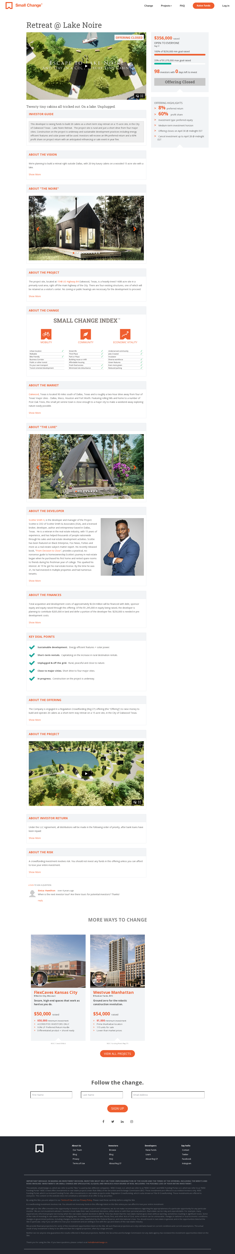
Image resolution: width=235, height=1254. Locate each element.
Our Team (77, 1150)
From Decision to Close (48, 550)
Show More (35, 174)
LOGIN (31, 885)
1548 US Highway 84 (68, 281)
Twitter (185, 1154)
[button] (37, 228)
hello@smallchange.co (97, 1242)
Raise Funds (151, 1150)
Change (148, 5)
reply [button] (40, 900)
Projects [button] (165, 5)
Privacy (76, 1159)
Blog (75, 1154)
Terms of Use (79, 1163)
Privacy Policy (86, 1200)
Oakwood (34, 394)
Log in (225, 5)
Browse (112, 1150)
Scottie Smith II (36, 519)
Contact (185, 1150)
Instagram (186, 1163)
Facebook (186, 1159)
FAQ (182, 5)
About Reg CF (115, 1163)
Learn (148, 1154)
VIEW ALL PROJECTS (117, 1054)
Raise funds (203, 5)
